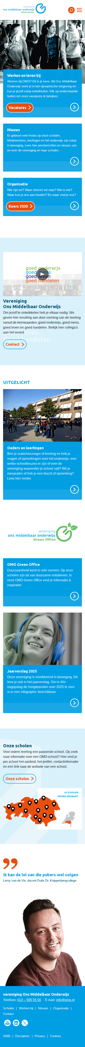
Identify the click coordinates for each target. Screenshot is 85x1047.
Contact (13, 344)
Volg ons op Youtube (7, 1023)
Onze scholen (17, 779)
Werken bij (26, 1008)
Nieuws (43, 1008)
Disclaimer (22, 1036)
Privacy (40, 1036)
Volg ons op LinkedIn (16, 1023)
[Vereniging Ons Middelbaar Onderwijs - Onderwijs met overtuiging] (30, 10)
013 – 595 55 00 (29, 1000)
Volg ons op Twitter (24, 1023)
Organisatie (61, 1008)
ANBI (6, 1036)
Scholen (8, 1008)
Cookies (55, 1036)
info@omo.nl (65, 1000)
